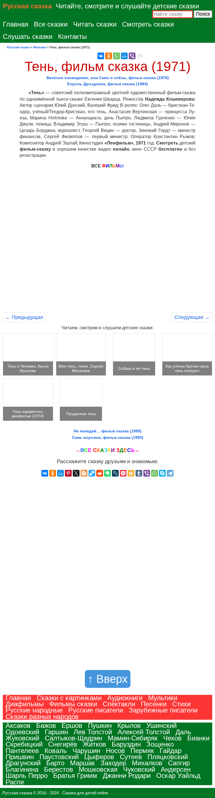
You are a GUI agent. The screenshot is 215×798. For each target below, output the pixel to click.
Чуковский (139, 769)
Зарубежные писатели (163, 710)
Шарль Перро (27, 775)
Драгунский (23, 763)
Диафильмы (25, 704)
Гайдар (170, 750)
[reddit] (99, 473)
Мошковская (98, 769)
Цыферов (99, 757)
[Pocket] (123, 473)
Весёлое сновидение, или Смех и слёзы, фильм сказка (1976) (107, 77)
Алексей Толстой (144, 732)
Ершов (72, 725)
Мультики (162, 698)
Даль (183, 732)
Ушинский (161, 725)
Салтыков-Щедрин (73, 738)
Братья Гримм (75, 775)
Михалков (147, 763)
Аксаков (18, 725)
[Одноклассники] (108, 56)
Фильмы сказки (73, 704)
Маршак (82, 763)
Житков (94, 744)
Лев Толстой (93, 732)
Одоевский (22, 732)
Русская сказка (27, 6)
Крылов (129, 725)
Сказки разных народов (42, 716)
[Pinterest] (68, 473)
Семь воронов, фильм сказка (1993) (107, 437)
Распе (15, 782)
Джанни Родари (127, 775)
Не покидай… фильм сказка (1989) (108, 431)
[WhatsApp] (116, 56)
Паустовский (59, 757)
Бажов (46, 725)
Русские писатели (95, 710)
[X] (76, 473)
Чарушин (86, 750)
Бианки (198, 738)
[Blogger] (84, 473)
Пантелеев (22, 750)
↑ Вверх (108, 679)
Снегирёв (62, 744)
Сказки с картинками (69, 698)
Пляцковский (168, 757)
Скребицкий (24, 744)
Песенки (154, 704)
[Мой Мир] (124, 56)
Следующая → (192, 317)
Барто (55, 763)
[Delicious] (91, 473)
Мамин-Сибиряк (133, 738)
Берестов (58, 769)
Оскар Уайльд (178, 775)
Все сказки (50, 24)
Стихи (181, 704)
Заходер (113, 763)
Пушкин (100, 725)
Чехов (172, 738)
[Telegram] (170, 473)
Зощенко (160, 744)
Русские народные (34, 710)
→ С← (107, 450)
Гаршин (56, 732)
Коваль (56, 750)
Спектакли (119, 704)
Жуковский (22, 738)
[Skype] (162, 473)
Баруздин (126, 744)
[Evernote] (107, 473)
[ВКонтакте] (100, 56)
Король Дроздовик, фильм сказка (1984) (107, 84)
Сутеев (131, 757)
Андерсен (176, 769)
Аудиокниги (124, 698)
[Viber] (132, 56)
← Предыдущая (24, 317)
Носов (115, 750)
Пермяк (142, 750)
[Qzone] (131, 473)
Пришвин (20, 757)
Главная (15, 24)
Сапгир (179, 763)
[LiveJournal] (115, 473)
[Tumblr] (138, 473)
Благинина (22, 769)
